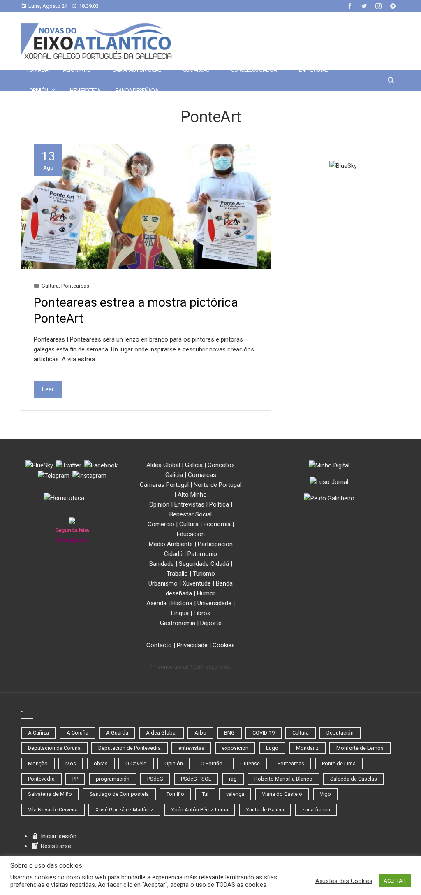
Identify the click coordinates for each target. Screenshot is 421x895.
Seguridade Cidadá (204, 563)
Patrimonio (202, 554)
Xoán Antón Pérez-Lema (199, 810)
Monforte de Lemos (360, 748)
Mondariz (307, 748)
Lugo (272, 748)
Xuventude (197, 583)
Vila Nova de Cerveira (53, 810)
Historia (181, 603)
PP (75, 779)
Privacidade (192, 645)
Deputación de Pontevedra (129, 748)
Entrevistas (313, 70)
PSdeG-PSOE (196, 779)
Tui (205, 794)
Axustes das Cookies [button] (343, 881)
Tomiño (175, 794)
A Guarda (117, 733)
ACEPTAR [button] (395, 881)
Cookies (224, 645)
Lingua (180, 613)
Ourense (250, 763)
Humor (206, 593)
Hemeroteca (85, 90)
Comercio (161, 524)
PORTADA (37, 70)
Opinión (39, 90)
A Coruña (77, 733)
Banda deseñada (137, 90)
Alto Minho (76, 70)
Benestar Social (190, 514)
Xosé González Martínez (124, 810)
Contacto (159, 645)
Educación (191, 534)
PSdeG (155, 779)
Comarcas (196, 70)
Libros (202, 613)
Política (219, 504)
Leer (48, 389)
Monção (38, 763)
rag (233, 779)
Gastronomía (177, 623)
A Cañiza (38, 733)
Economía (217, 524)
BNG (229, 733)
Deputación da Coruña (54, 748)
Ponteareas (75, 285)
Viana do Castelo (282, 794)
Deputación (340, 733)
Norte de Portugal (217, 484)
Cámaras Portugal (137, 70)
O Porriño (211, 763)
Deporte (211, 623)
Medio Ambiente (171, 544)
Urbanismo (163, 583)
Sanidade (161, 563)
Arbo (200, 733)
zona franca (316, 810)
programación (113, 779)
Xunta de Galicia (265, 810)
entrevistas (191, 748)
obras (101, 763)
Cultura (50, 285)
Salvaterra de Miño (50, 794)
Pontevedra (41, 779)
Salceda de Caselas (353, 779)
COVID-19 (263, 733)
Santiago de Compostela (119, 794)
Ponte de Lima (339, 763)
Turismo (204, 573)
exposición (235, 748)
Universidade (214, 603)
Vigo (325, 794)
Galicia (194, 465)
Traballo (177, 573)
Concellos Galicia (254, 70)
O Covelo (136, 763)
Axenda (156, 603)
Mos (70, 763)
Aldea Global (163, 465)
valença (235, 794)
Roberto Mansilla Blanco (283, 779)
